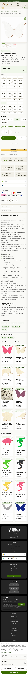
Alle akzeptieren (14, 672)
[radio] (3, 77)
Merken (18, 5)
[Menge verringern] (3, 132)
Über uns (14, 640)
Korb (25, 5)
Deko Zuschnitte (16, 326)
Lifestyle (21, 7)
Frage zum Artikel (6, 210)
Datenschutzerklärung (7, 608)
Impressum (14, 572)
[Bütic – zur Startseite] (4, 4)
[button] (14, 150)
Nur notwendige (7, 668)
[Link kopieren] (16, 200)
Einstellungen (21, 668)
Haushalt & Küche (14, 621)
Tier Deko (21, 323)
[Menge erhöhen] (10, 132)
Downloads (14, 206)
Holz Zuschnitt (5, 323)
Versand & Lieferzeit (14, 628)
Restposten (6, 7)
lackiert (15, 11)
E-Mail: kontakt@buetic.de (14, 544)
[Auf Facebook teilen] (9, 200)
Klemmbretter (15, 7)
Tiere (20, 11)
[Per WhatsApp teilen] (6, 200)
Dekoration (7, 11)
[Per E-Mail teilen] (13, 200)
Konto (22, 5)
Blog (14, 551)
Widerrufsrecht (14, 568)
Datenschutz (14, 570)
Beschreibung (5, 206)
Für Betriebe (14, 633)
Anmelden (21, 604)
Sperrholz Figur (5, 326)
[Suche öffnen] (12, 4)
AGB (14, 566)
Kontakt (14, 635)
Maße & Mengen (14, 632)
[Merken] (11, 346)
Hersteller (22, 206)
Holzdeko (14, 323)
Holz (12, 11)
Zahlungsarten (14, 630)
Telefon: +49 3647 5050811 (14, 546)
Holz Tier (4, 329)
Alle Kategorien (14, 616)
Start (2, 11)
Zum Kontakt (14, 549)
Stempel (14, 623)
